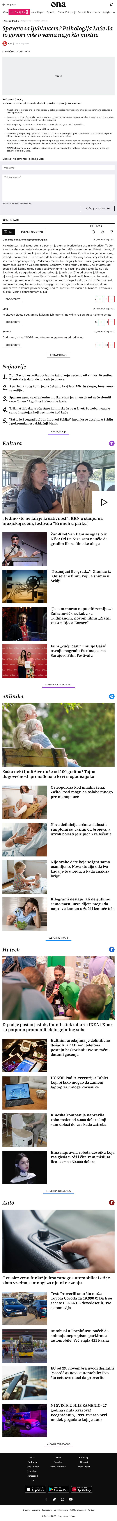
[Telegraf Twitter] (54, 1499)
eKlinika (12, 696)
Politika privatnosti (78, 1510)
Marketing (36, 1510)
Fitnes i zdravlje (10, 20)
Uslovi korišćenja (61, 1510)
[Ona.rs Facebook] (46, 1499)
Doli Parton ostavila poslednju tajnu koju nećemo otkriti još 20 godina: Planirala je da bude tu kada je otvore (57, 377)
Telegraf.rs (10, 4)
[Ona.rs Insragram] (63, 1499)
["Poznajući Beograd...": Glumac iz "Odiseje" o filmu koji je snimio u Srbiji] (24, 586)
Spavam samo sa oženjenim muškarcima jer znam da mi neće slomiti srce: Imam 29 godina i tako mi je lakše (56, 399)
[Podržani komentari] (102, 232)
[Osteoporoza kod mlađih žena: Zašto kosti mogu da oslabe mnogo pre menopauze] (24, 802)
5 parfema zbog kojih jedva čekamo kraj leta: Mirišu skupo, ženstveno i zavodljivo (58, 388)
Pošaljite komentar (97, 208)
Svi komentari (58, 354)
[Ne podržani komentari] (111, 232)
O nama (26, 1510)
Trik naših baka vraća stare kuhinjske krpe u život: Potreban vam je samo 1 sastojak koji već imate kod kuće (56, 410)
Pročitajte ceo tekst (16, 51)
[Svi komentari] (93, 232)
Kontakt (91, 1510)
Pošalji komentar (32, 232)
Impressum (47, 1510)
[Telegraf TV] (71, 1499)
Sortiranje (96, 226)
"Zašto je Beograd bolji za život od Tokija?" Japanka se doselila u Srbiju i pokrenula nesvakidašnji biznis (57, 421)
